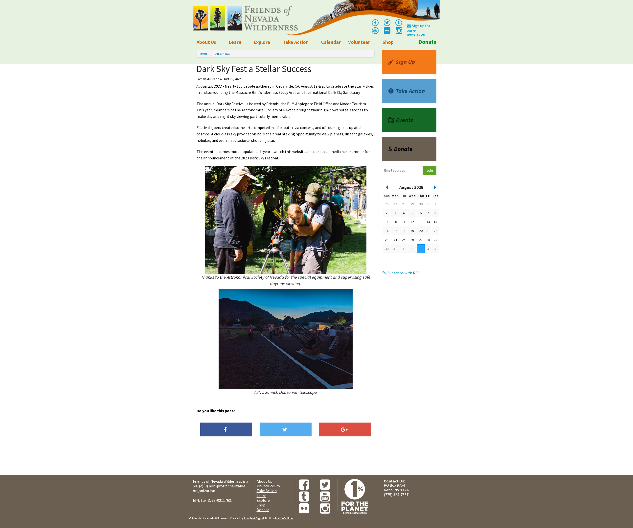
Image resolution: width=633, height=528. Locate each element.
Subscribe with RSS (403, 272)
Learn (234, 42)
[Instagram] (398, 31)
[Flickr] (386, 31)
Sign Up (405, 62)
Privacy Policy (268, 485)
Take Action (296, 42)
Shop (388, 42)
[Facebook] (375, 22)
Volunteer (359, 42)
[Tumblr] (399, 22)
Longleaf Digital (254, 518)
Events (404, 120)
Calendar (331, 42)
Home (203, 53)
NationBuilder (284, 518)
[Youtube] (375, 30)
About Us (206, 42)
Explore (262, 42)
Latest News (222, 53)
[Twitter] (387, 22)
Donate (427, 41)
